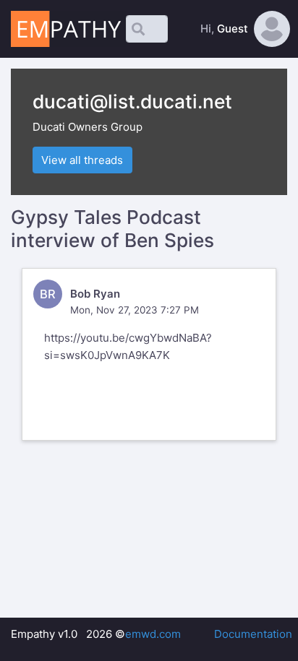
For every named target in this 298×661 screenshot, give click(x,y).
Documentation (253, 634)
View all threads (82, 160)
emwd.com (153, 634)
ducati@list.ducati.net (132, 101)
